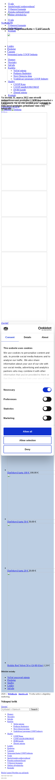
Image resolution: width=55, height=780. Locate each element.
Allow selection (27, 440)
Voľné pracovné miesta (18, 677)
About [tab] (45, 337)
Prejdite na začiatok (20, 772)
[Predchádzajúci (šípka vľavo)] (2, 778)
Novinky (5, 23)
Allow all (27, 431)
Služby (10, 683)
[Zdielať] (5, 775)
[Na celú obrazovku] (8, 775)
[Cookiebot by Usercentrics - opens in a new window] (38, 329)
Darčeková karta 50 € (18, 521)
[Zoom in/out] (11, 775)
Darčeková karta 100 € (18, 472)
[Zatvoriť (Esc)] (2, 775)
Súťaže (10, 688)
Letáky (10, 685)
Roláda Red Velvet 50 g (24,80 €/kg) (25, 665)
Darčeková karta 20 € (18, 570)
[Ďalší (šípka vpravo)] (5, 778)
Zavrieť (4, 706)
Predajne (11, 680)
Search (34, 709)
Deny (27, 449)
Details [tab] (27, 337)
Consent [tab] (10, 337)
